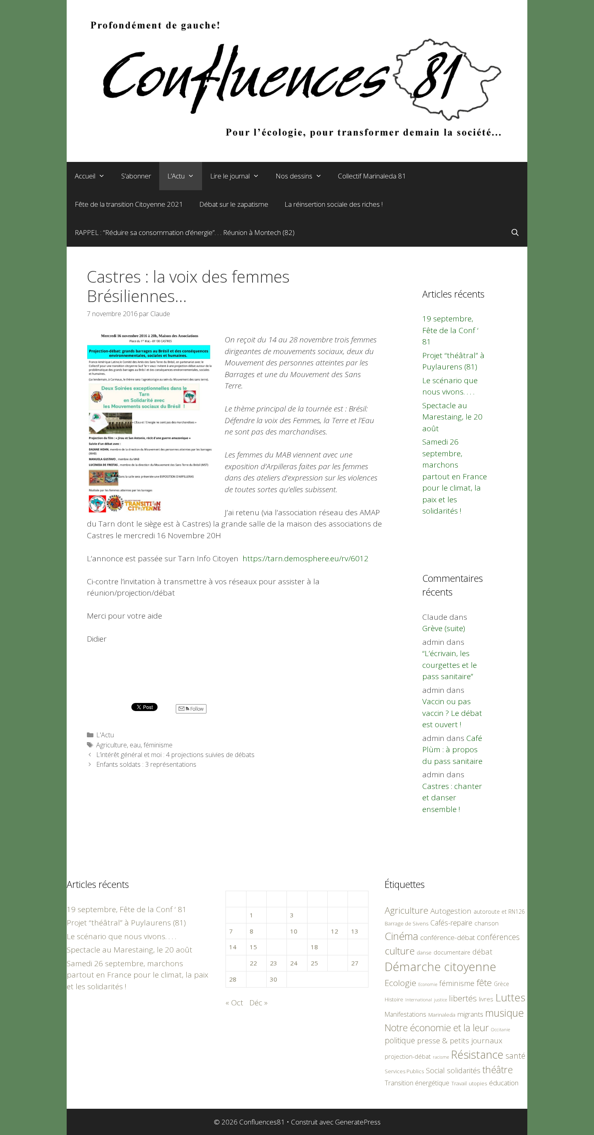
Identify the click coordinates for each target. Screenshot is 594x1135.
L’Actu (176, 175)
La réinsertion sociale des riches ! (333, 204)
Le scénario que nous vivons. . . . (121, 936)
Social (435, 1070)
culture (400, 950)
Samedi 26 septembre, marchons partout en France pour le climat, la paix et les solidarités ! (454, 476)
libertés (463, 998)
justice (440, 1000)
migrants (470, 1014)
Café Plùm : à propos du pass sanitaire (452, 749)
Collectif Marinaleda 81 (372, 175)
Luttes (510, 997)
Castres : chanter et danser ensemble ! (452, 797)
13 (354, 931)
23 (273, 963)
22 (253, 963)
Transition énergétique (417, 1082)
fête (484, 982)
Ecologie (400, 982)
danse (424, 952)
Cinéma (401, 936)
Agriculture (111, 745)
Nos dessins (294, 175)
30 (273, 979)
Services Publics (404, 1071)
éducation (503, 1082)
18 (314, 947)
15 (253, 947)
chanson (486, 923)
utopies (478, 1083)
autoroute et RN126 (499, 911)
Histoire (394, 999)
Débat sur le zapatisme (233, 204)
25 (314, 963)
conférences (498, 936)
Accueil (85, 175)
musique (504, 1013)
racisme (441, 1057)
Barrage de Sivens (406, 923)
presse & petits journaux (459, 1040)
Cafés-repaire (451, 922)
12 (334, 931)
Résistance (477, 1054)
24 (293, 963)
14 (232, 947)
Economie (427, 984)
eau (135, 745)
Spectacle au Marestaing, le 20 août (452, 417)
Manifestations (405, 1014)
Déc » (258, 1002)
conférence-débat (447, 937)
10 (293, 931)
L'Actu (105, 734)
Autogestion (451, 911)
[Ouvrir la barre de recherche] (514, 232)
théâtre (497, 1069)
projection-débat (408, 1056)
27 (354, 963)
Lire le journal (230, 175)
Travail (459, 1083)
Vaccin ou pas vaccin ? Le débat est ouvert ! (452, 713)
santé (515, 1055)
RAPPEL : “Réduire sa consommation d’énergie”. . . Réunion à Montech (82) (185, 232)
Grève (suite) (443, 628)
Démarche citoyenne (440, 967)
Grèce (501, 984)
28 (232, 979)
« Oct (234, 1002)
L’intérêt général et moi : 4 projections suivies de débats (175, 754)
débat (482, 951)
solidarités (463, 1070)
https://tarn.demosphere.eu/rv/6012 (305, 558)
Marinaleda (441, 1014)
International (418, 1000)
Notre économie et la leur (437, 1027)
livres (486, 999)
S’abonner (136, 175)
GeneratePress (358, 1122)
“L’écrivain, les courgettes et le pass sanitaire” (449, 665)
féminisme (158, 745)
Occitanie (500, 1029)
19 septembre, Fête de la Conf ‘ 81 (450, 330)
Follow (196, 708)
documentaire (452, 952)
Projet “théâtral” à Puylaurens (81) (126, 922)
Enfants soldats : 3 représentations (146, 764)
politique (400, 1040)
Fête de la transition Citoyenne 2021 (129, 204)
